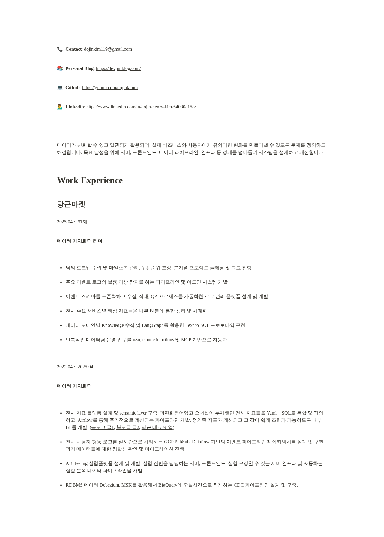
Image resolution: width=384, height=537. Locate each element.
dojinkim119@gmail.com (108, 49)
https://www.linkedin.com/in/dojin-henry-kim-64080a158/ (141, 106)
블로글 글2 (127, 427)
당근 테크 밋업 (157, 427)
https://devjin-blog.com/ (118, 68)
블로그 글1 (102, 427)
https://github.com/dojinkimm (110, 87)
